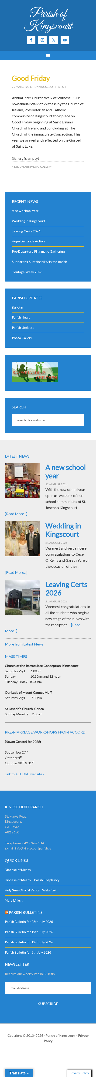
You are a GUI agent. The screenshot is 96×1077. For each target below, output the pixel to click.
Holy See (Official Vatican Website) (30, 890)
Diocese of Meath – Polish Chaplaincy (32, 880)
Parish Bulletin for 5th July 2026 (28, 952)
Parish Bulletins (25, 912)
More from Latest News (24, 644)
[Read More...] (16, 513)
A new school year (25, 211)
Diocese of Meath (18, 870)
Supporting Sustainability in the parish (39, 262)
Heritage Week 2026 (27, 272)
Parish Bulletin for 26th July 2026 (29, 922)
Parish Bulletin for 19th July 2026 (29, 932)
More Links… (14, 900)
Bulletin (17, 307)
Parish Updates (23, 328)
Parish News (21, 317)
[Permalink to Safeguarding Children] (35, 381)
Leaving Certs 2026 (26, 231)
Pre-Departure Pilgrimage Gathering (38, 251)
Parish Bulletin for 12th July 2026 (29, 942)
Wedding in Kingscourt (28, 221)
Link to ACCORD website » (24, 774)
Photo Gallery (41, 166)
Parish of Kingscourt (48, 20)
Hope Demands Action (28, 241)
